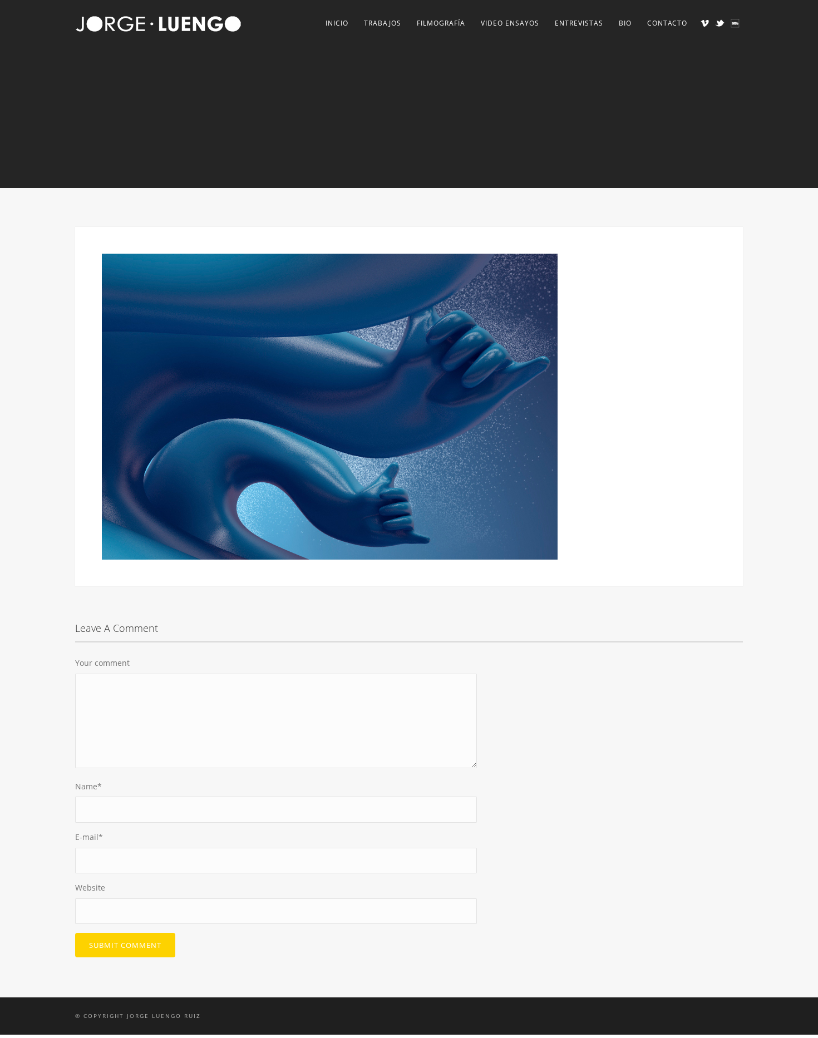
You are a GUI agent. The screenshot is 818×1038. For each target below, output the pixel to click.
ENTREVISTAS (579, 23)
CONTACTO (667, 23)
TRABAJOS (382, 23)
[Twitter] (720, 23)
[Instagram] (735, 23)
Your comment (102, 663)
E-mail (89, 837)
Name (88, 786)
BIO (625, 23)
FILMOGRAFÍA (441, 23)
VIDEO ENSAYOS (510, 23)
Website (90, 887)
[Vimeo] (705, 23)
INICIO (337, 23)
